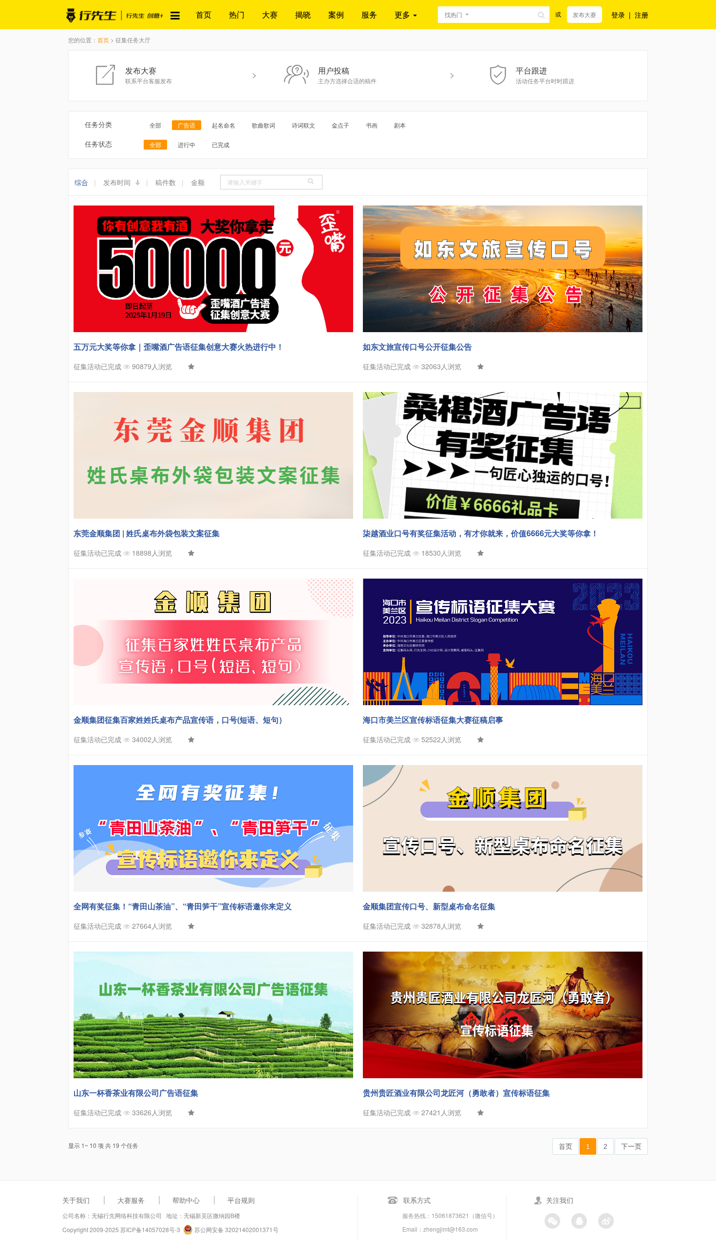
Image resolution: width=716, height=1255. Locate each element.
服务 (369, 14)
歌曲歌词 (263, 125)
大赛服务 (131, 1200)
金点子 (340, 125)
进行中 (186, 144)
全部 (155, 125)
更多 (403, 14)
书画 (371, 125)
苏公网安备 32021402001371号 (236, 1229)
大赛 (270, 14)
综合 (81, 182)
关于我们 (76, 1200)
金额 (198, 182)
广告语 (186, 125)
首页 (203, 14)
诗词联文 (303, 125)
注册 (641, 14)
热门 (237, 14)
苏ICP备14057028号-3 (150, 1229)
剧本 (400, 125)
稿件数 (165, 182)
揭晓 (303, 14)
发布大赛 (584, 14)
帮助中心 (186, 1200)
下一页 (631, 1146)
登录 (618, 14)
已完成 (220, 144)
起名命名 (223, 125)
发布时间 (117, 182)
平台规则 (241, 1200)
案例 (336, 14)
